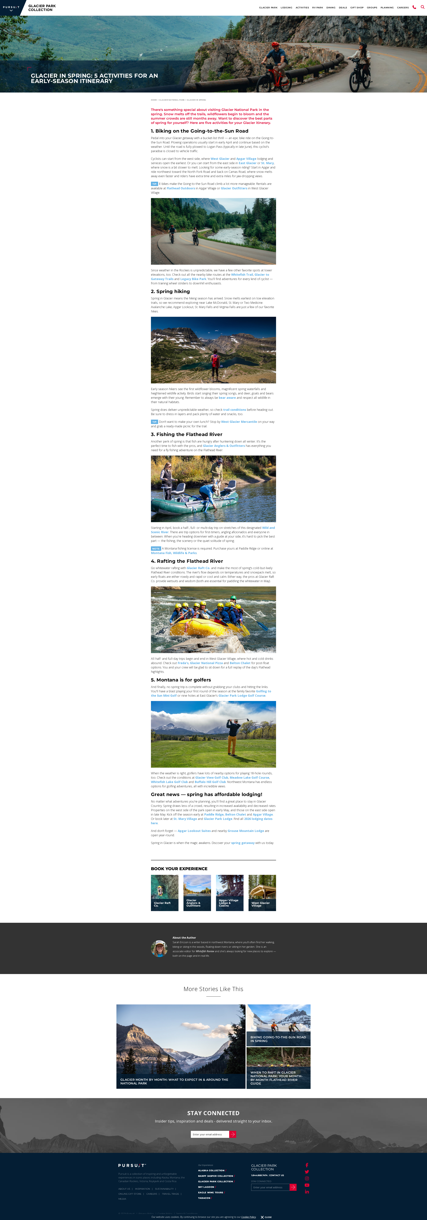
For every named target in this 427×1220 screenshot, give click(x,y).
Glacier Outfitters (234, 188)
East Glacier (248, 163)
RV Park (317, 7)
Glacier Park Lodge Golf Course (242, 695)
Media (122, 1198)
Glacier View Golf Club (211, 777)
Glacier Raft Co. (198, 568)
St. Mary (267, 163)
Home (154, 100)
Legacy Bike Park (193, 279)
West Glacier (220, 159)
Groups (372, 7)
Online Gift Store (130, 1193)
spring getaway (243, 843)
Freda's (183, 663)
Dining (331, 7)
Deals (343, 7)
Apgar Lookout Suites (194, 831)
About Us (124, 1188)
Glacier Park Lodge (218, 819)
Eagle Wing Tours (210, 1192)
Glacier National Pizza (206, 663)
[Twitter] (306, 1172)
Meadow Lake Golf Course (249, 777)
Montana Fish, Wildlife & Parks (174, 553)
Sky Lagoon (206, 1187)
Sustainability (164, 1188)
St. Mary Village (185, 819)
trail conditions (234, 410)
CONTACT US (276, 1175)
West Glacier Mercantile (239, 422)
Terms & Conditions (186, 1213)
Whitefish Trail (242, 275)
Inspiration (142, 1188)
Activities (302, 7)
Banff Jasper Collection (215, 1176)
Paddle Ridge (214, 814)
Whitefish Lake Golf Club (169, 782)
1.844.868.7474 (259, 1175)
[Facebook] (306, 1165)
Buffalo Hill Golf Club (210, 782)
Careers (403, 7)
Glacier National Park (172, 100)
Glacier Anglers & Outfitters (224, 446)
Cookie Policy (248, 1216)
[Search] (422, 8)
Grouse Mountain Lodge (246, 831)
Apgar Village (246, 159)
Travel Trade (170, 1193)
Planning (387, 7)
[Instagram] (306, 1178)
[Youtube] (306, 1185)
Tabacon (204, 1198)
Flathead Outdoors (181, 188)
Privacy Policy (146, 1213)
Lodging (286, 7)
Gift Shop (357, 7)
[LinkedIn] (306, 1192)
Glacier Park (268, 7)
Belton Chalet (240, 663)
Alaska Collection (211, 1170)
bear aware (227, 398)
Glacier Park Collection (215, 1181)
